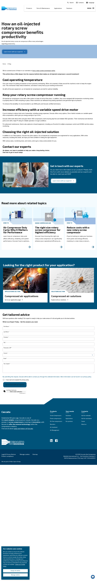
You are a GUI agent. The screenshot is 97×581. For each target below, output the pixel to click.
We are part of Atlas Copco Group (11, 461)
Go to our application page (13, 300)
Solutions (69, 8)
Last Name (6, 331)
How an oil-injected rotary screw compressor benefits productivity (22, 30)
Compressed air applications (21, 296)
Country (6, 353)
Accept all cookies (15, 570)
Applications (58, 8)
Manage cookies (25, 454)
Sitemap (35, 454)
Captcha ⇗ (22, 393)
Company (6, 337)
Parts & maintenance (43, 8)
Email (5, 358)
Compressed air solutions (66, 296)
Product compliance (8, 456)
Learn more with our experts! (13, 51)
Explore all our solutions (58, 300)
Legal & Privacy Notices (9, 454)
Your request (7, 363)
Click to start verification (16, 391)
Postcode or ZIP (8, 347)
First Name (6, 326)
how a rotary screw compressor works (43, 71)
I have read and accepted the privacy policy (17, 380)
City (5, 342)
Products (29, 8)
